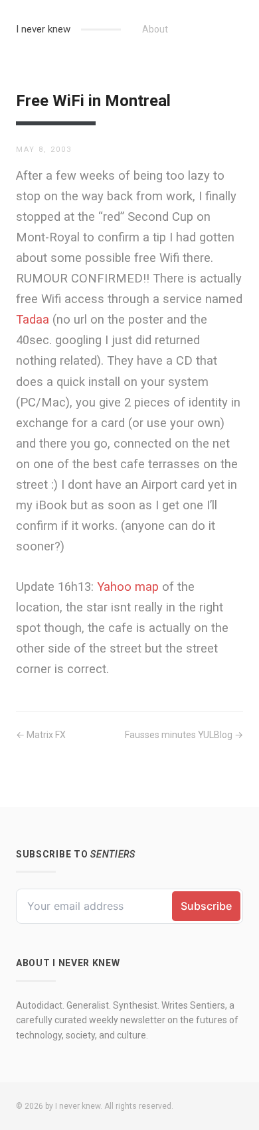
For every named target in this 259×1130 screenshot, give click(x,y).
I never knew (43, 29)
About (155, 29)
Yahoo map (128, 587)
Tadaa (32, 319)
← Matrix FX (41, 734)
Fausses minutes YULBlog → (184, 734)
